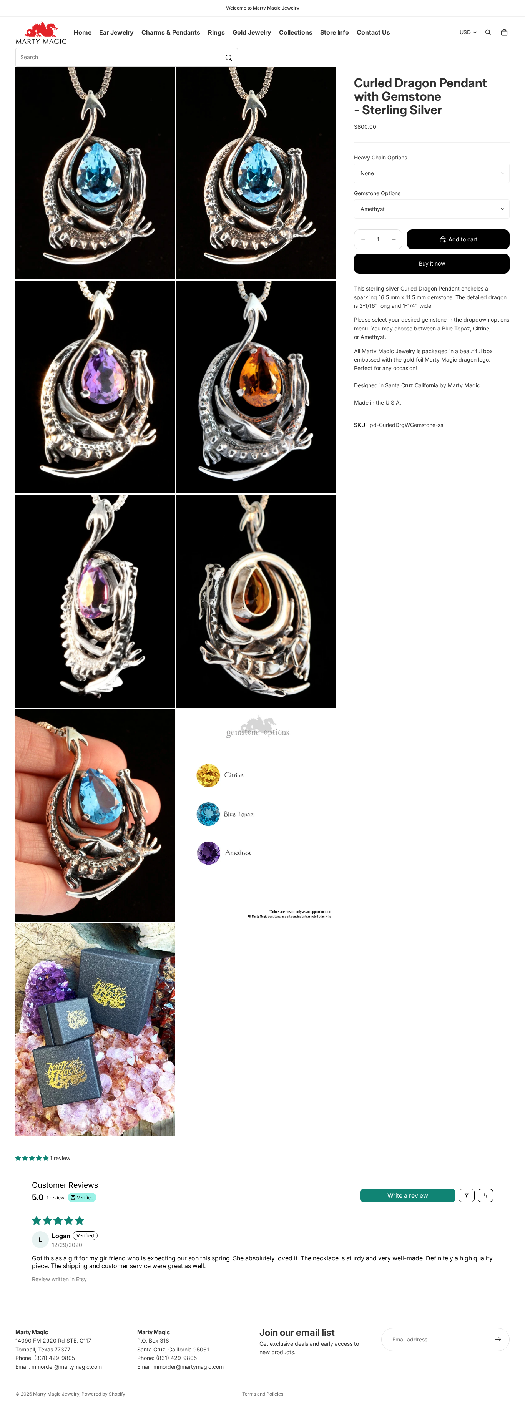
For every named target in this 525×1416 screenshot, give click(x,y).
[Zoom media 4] (256, 387)
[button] (32, 1158)
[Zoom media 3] (95, 387)
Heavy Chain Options (380, 157)
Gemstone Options (377, 193)
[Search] (488, 32)
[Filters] (467, 1195)
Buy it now (432, 263)
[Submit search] (229, 58)
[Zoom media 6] (256, 601)
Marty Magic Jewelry (56, 1394)
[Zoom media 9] (95, 1029)
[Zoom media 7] (95, 815)
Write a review (407, 1195)
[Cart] (504, 32)
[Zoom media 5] (95, 601)
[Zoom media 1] (95, 173)
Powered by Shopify (103, 1394)
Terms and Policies (262, 1394)
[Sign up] (498, 1339)
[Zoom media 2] (256, 173)
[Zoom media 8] (256, 815)
